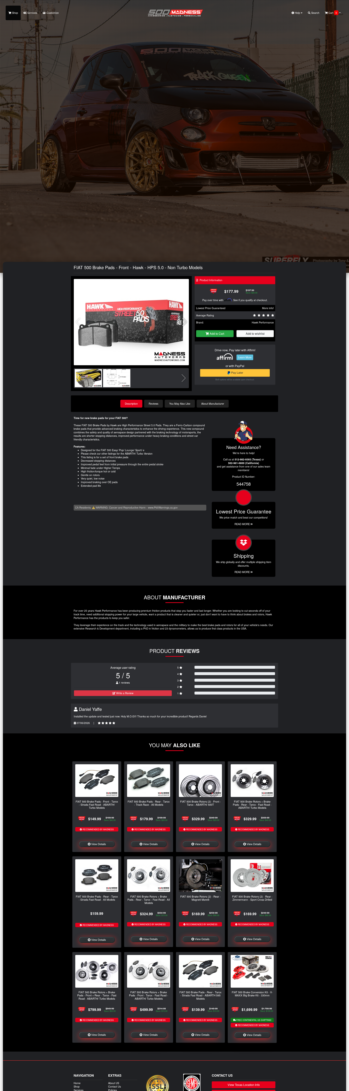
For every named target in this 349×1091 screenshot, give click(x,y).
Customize (52, 13)
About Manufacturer (212, 403)
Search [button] (314, 13)
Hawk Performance (263, 322)
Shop (14, 13)
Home (77, 1083)
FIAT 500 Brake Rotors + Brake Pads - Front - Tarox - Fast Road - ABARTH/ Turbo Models (148, 995)
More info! (268, 308)
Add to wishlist (255, 333)
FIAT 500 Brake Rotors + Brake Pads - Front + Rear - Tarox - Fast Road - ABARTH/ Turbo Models (96, 995)
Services (32, 13)
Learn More (245, 357)
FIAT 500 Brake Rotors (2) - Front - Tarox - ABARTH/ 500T (200, 802)
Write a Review (124, 693)
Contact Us (114, 1086)
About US (113, 1083)
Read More (242, 524)
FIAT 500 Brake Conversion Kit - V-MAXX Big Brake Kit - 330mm (252, 993)
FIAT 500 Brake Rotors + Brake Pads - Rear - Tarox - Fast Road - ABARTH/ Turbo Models (252, 804)
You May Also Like (179, 403)
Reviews (153, 403)
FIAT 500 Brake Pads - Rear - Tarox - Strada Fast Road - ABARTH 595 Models (200, 995)
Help (297, 13)
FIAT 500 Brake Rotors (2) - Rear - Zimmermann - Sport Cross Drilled (252, 897)
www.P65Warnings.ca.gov (163, 507)
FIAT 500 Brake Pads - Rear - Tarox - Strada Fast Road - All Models (97, 897)
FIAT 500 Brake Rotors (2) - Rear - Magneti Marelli (200, 897)
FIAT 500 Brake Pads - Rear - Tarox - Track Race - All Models (149, 802)
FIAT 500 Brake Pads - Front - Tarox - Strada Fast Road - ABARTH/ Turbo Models (97, 804)
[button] (184, 322)
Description (131, 403)
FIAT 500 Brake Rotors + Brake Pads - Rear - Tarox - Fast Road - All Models (148, 899)
